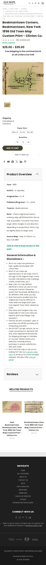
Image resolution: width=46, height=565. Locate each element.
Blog (23, 483)
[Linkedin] (21, 161)
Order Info (23, 493)
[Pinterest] (25, 161)
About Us (23, 477)
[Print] (12, 161)
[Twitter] (17, 161)
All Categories (23, 474)
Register (27, 496)
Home (23, 470)
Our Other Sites (23, 486)
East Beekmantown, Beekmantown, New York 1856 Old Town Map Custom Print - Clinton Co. (12, 429)
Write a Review (8, 42)
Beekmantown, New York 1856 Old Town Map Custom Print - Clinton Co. (34, 426)
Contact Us (23, 480)
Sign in (18, 496)
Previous (2, 406)
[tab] (23, 174)
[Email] (8, 161)
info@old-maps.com (34, 526)
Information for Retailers (23, 503)
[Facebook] (4, 161)
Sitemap (23, 499)
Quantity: (23, 137)
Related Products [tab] (21, 389)
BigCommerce (27, 556)
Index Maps (23, 490)
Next (43, 406)
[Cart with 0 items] (38, 3)
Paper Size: (23, 128)
